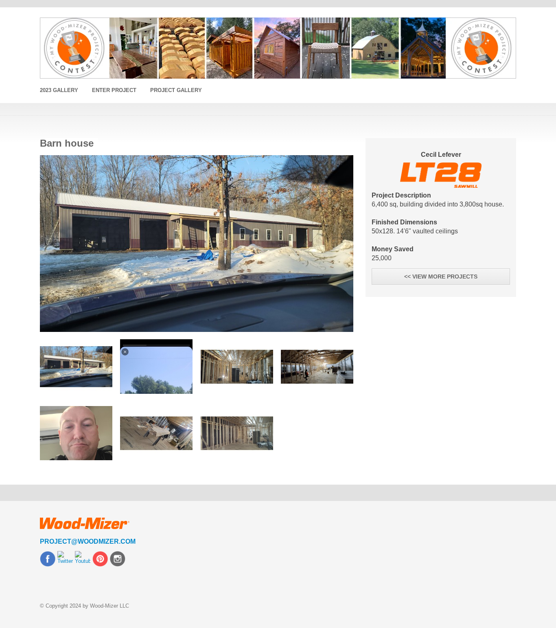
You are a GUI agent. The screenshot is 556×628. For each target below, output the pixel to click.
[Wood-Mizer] (278, 48)
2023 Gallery (59, 90)
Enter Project (114, 90)
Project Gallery (176, 90)
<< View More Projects (440, 276)
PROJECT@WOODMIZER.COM (88, 541)
